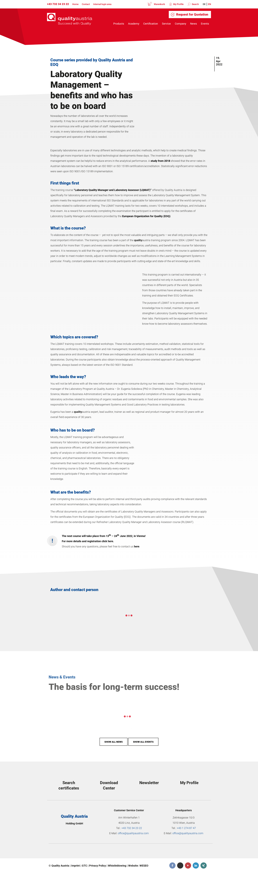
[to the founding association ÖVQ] (191, 851)
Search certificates (68, 785)
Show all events (143, 741)
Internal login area (102, 4)
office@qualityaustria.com (133, 833)
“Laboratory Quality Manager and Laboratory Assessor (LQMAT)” (112, 190)
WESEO (143, 865)
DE (204, 4)
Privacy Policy (97, 865)
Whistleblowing (117, 865)
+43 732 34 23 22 (58, 4)
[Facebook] (172, 865)
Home (75, 4)
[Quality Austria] (69, 19)
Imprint (75, 865)
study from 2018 (160, 160)
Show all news (113, 741)
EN (209, 4)
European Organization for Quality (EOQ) (146, 216)
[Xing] (203, 865)
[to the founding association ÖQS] (151, 851)
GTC (84, 865)
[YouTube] (188, 865)
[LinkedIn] (196, 865)
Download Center (109, 785)
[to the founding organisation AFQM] (69, 851)
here (136, 546)
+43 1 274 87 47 (186, 828)
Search (195, 4)
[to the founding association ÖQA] (110, 851)
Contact (86, 4)
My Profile (178, 4)
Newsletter (149, 782)
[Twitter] (180, 865)
